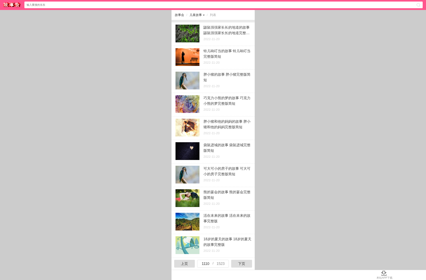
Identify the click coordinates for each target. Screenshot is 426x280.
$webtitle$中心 (12, 5)
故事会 (179, 15)
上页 (184, 264)
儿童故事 (195, 15)
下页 (241, 264)
